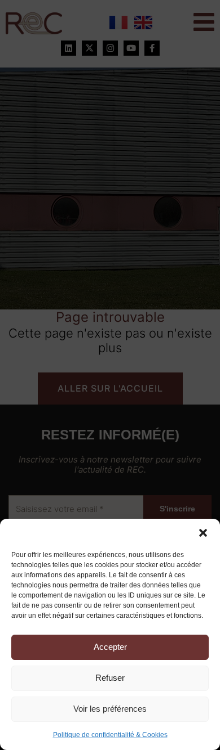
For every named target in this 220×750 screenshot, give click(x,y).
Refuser (110, 677)
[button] (203, 532)
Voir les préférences (110, 708)
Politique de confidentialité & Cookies (110, 735)
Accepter (110, 647)
